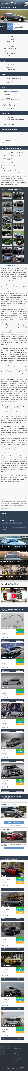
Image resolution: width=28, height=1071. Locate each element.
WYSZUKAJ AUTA (17, 825)
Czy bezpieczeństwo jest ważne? (9, 130)
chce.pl (9, 2)
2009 (13, 518)
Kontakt (20, 1068)
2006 (4, 518)
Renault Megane (17, 1056)
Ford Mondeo (16, 1051)
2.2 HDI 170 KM (6, 527)
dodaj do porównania (10, 26)
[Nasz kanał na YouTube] (7, 1049)
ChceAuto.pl (11, 1067)
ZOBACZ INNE (9, 825)
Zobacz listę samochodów (13, 822)
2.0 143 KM (12, 522)
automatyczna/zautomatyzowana (18, 527)
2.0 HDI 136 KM (15, 525)
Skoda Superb (17, 1046)
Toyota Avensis (17, 1058)
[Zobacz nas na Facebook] (2, 1049)
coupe (9, 532)
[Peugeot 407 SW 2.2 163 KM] (7, 198)
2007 (9, 518)
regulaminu (24, 1067)
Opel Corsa (16, 1053)
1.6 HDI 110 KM (6, 525)
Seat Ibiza (16, 1060)
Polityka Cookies (10, 1068)
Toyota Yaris (16, 1048)
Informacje (16, 1068)
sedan (4, 532)
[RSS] (2, 1054)
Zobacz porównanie (3, 26)
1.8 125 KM (5, 522)
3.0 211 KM (19, 522)
